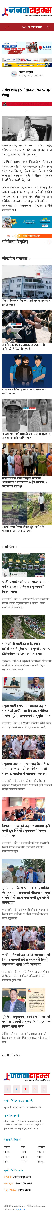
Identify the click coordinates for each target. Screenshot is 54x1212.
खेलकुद (24, 1162)
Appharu (20, 1210)
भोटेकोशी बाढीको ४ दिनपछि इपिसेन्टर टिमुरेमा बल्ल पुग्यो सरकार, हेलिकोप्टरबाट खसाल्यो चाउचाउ (26, 649)
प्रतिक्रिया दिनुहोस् (15, 242)
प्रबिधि (23, 1152)
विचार (23, 1147)
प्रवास (39, 1157)
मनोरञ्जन (40, 1162)
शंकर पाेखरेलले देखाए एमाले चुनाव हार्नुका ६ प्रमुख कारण (26, 303)
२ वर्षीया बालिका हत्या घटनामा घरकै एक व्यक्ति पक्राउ (24, 391)
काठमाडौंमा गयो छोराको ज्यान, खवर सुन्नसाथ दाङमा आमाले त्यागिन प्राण (26, 436)
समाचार (7, 1152)
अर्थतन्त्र (24, 1157)
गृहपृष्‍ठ (7, 1147)
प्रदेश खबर (41, 1152)
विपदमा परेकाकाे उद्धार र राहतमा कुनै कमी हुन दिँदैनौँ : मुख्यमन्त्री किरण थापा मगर (26, 831)
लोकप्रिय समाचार (14, 259)
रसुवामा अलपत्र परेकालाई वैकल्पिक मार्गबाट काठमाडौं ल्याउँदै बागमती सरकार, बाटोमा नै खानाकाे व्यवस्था (25, 769)
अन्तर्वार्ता (41, 1147)
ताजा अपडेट (11, 1055)
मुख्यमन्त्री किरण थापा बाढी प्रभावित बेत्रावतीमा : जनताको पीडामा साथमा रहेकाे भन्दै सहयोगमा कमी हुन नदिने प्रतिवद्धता (26, 895)
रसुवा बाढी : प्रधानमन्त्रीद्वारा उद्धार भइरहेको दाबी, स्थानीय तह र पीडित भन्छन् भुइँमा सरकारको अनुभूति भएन (26, 711)
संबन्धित (8, 547)
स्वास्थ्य (7, 1157)
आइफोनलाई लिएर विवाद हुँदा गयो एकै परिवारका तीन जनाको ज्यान (23, 529)
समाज (6, 1162)
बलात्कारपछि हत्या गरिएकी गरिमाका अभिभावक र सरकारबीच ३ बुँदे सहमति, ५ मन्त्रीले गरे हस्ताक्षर (24, 482)
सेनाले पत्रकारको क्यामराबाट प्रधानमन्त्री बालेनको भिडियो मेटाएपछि (23, 347)
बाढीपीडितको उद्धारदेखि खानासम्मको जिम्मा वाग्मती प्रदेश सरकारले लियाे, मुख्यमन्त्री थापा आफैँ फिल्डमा (26, 960)
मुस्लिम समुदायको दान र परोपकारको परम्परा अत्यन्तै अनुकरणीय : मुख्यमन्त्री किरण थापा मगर (27, 1022)
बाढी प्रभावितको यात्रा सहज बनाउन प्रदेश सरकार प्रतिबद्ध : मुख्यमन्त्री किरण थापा (25, 587)
